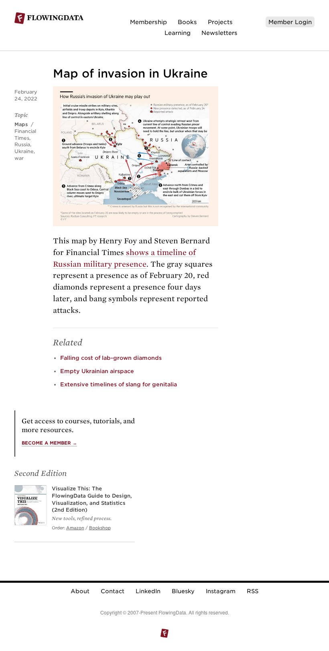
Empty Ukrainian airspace (97, 371)
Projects (220, 21)
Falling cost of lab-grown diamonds (111, 358)
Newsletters (219, 32)
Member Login (290, 21)
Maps (21, 124)
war (19, 158)
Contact (112, 591)
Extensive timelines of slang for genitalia (118, 384)
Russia (22, 144)
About (80, 591)
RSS (252, 591)
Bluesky (183, 591)
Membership (148, 21)
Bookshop (100, 527)
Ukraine (24, 151)
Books (187, 21)
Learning (177, 32)
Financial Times (25, 134)
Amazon (75, 527)
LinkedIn (148, 591)
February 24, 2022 (25, 95)
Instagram (221, 591)
